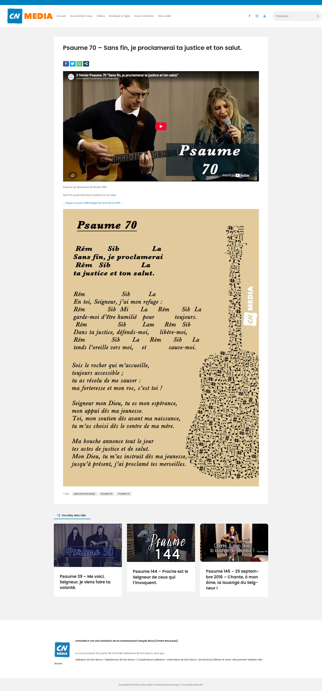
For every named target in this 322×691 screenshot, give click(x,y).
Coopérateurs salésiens (151, 659)
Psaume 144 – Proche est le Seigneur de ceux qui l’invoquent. (160, 577)
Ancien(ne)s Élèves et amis (215, 659)
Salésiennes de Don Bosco (120, 659)
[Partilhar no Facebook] (66, 63)
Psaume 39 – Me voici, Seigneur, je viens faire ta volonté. (85, 582)
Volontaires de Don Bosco (181, 659)
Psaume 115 (107, 494)
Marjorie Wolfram (84, 494)
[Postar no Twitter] (73, 63)
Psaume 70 (124, 494)
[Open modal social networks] (86, 63)
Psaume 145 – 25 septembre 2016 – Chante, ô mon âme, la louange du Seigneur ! (232, 579)
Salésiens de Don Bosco (89, 659)
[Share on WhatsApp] (79, 63)
